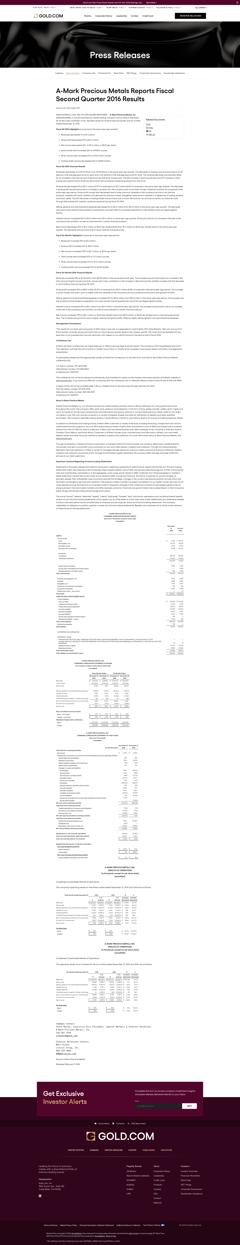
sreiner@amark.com (66, 1036)
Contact (134, 16)
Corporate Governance (150, 73)
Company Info (88, 73)
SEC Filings (131, 73)
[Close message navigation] (237, 2)
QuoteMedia (77, 1233)
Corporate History (103, 16)
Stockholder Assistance (174, 73)
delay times (133, 1233)
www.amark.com (64, 380)
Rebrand (158, 1202)
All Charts (200, 8)
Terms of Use (111, 1236)
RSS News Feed (137, 1123)
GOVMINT (131, 1180)
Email (137, 1101)
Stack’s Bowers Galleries (137, 1175)
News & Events (72, 73)
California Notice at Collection (128, 1225)
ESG (156, 1193)
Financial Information (190, 1175)
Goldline (130, 1184)
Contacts (118, 1123)
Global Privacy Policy (68, 1225)
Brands (87, 16)
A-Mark (129, 1189)
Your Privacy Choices (151, 1225)
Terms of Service (51, 1225)
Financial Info (104, 73)
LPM (128, 1193)
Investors (59, 73)
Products (158, 1184)
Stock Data (119, 73)
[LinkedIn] (40, 1196)
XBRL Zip (151, 135)
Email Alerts (101, 1123)
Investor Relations (190, 16)
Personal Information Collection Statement (97, 1225)
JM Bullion (131, 1171)
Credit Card (147, 16)
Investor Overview (189, 1171)
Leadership (121, 16)
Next (189, 1106)
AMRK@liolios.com (66, 1054)
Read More (150, 3)
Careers (157, 1189)
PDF (150, 131)
